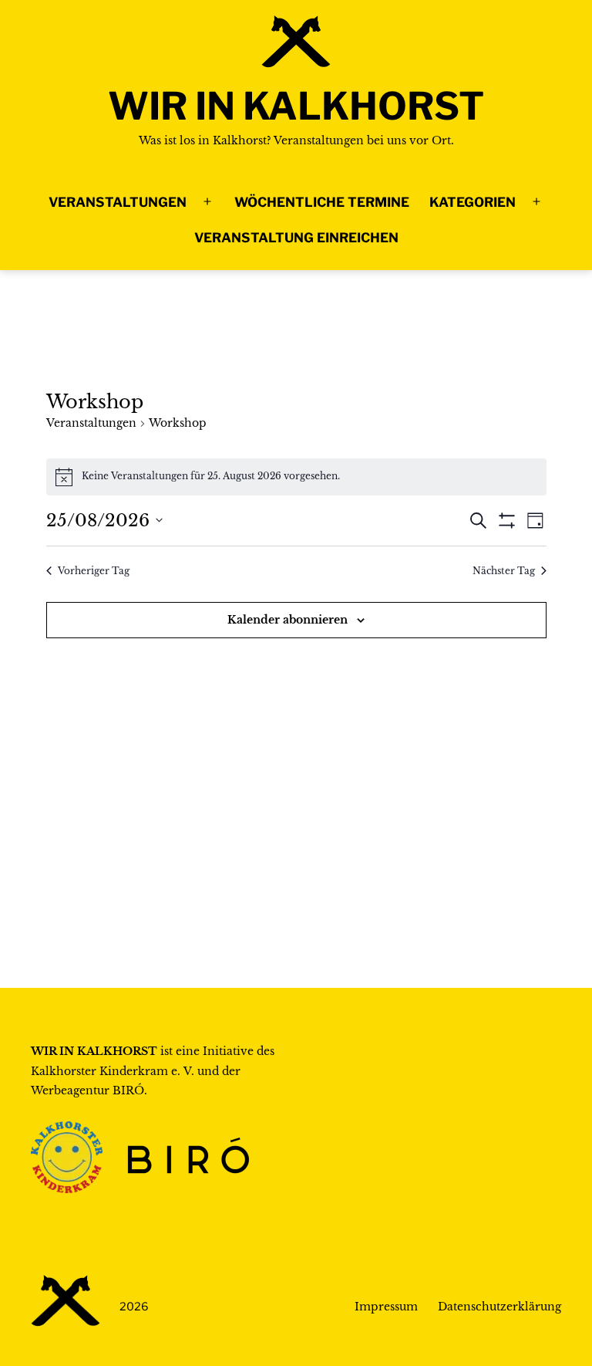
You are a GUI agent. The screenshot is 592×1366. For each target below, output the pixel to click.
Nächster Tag (504, 570)
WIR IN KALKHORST (296, 106)
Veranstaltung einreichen (296, 237)
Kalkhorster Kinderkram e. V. (112, 1071)
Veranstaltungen (118, 202)
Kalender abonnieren (287, 620)
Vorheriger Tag (94, 570)
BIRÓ (128, 1090)
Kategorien (472, 202)
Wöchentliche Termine (321, 202)
